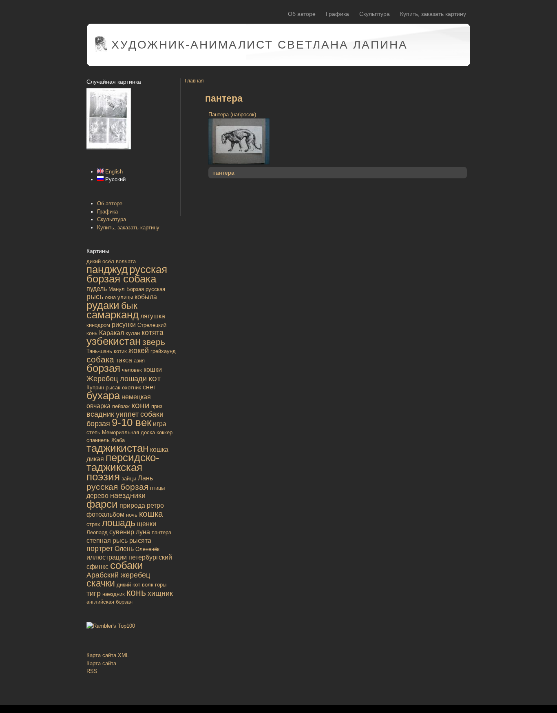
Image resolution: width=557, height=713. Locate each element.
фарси (102, 504)
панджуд (107, 269)
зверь (153, 342)
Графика (337, 14)
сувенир (121, 532)
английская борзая (109, 602)
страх (93, 524)
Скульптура (374, 14)
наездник (113, 594)
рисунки (124, 324)
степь (93, 432)
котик (120, 351)
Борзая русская (145, 289)
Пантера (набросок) (232, 114)
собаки (126, 565)
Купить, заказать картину (433, 14)
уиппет (127, 414)
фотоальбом (105, 514)
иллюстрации (106, 557)
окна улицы (119, 297)
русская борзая (117, 486)
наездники (128, 495)
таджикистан (117, 448)
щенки (146, 523)
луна (143, 532)
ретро (155, 505)
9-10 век (131, 422)
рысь (94, 297)
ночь (131, 515)
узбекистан (113, 341)
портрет (99, 548)
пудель (96, 288)
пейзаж (121, 406)
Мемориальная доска (128, 432)
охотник (131, 387)
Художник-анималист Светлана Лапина (259, 44)
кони (140, 405)
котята (152, 333)
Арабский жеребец (118, 575)
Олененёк (147, 549)
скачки (100, 583)
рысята (140, 540)
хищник (160, 593)
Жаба (118, 440)
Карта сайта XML (107, 655)
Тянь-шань (99, 351)
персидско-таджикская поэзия (122, 467)
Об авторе (302, 14)
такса (124, 360)
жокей (138, 351)
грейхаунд (163, 351)
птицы (157, 488)
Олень (124, 548)
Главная (194, 80)
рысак (113, 387)
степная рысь (107, 540)
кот (154, 378)
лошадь (118, 523)
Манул (116, 289)
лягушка (152, 316)
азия (139, 361)
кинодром (98, 325)
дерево (97, 495)
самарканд (112, 315)
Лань (145, 478)
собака (100, 359)
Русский (115, 179)
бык (129, 305)
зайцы (129, 478)
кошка (151, 513)
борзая (103, 368)
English (113, 172)
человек (132, 370)
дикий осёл (100, 261)
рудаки (102, 305)
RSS (91, 671)
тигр (93, 593)
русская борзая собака (126, 274)
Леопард (97, 532)
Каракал (111, 332)
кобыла (146, 296)
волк (147, 585)
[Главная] (101, 50)
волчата (126, 261)
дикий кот (128, 585)
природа (132, 505)
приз (156, 406)
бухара (103, 395)
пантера (161, 532)
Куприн (95, 387)
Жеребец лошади (116, 379)
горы (160, 585)
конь (136, 592)
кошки (153, 369)
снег (149, 387)
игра (159, 423)
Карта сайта (101, 663)
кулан (133, 333)
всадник (100, 414)
